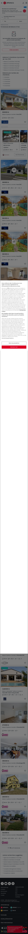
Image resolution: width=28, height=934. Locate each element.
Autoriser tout (14, 347)
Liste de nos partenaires (8, 338)
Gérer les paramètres (14, 343)
